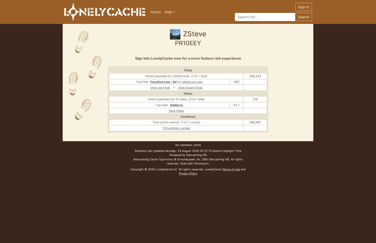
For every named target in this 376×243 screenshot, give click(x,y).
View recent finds (190, 87)
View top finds (160, 87)
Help (168, 12)
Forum (156, 12)
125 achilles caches (176, 128)
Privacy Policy (188, 173)
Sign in (303, 7)
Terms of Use (231, 169)
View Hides (176, 110)
